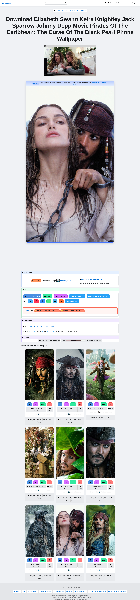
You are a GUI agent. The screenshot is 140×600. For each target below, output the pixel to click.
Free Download (33, 296)
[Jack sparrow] (70, 399)
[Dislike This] (80, 404)
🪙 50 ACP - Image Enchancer (72, 311)
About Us (17, 591)
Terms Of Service (45, 591)
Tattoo (31, 331)
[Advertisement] (70, 256)
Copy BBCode (72, 301)
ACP (27, 311)
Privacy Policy (32, 591)
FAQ (24, 591)
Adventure (68, 331)
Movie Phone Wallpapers (78, 10)
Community (121, 3)
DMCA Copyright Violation (97, 591)
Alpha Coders (6, 3)
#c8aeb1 (68, 340)
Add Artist (36, 281)
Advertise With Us (80, 591)
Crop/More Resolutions (98, 296)
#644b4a (78, 340)
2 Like (48, 296)
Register (135, 3)
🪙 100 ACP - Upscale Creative (47, 311)
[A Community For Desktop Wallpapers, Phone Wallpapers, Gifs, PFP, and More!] (54, 10)
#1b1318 (73, 340)
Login (129, 3)
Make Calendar (77, 296)
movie (52, 326)
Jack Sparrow (33, 326)
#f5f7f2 (83, 340)
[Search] (65, 2)
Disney (50, 331)
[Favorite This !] (66, 404)
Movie (39, 422)
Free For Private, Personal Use (91, 279)
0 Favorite (61, 296)
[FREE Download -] (60, 404)
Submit (112, 3)
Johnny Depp (44, 326)
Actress (56, 331)
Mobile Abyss (62, 10)
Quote (61, 331)
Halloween (38, 331)
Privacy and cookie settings (117, 591)
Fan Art (75, 331)
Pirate (44, 331)
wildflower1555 (106, 412)
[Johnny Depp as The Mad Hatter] (100, 399)
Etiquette (69, 591)
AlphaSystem (65, 281)
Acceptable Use (59, 591)
